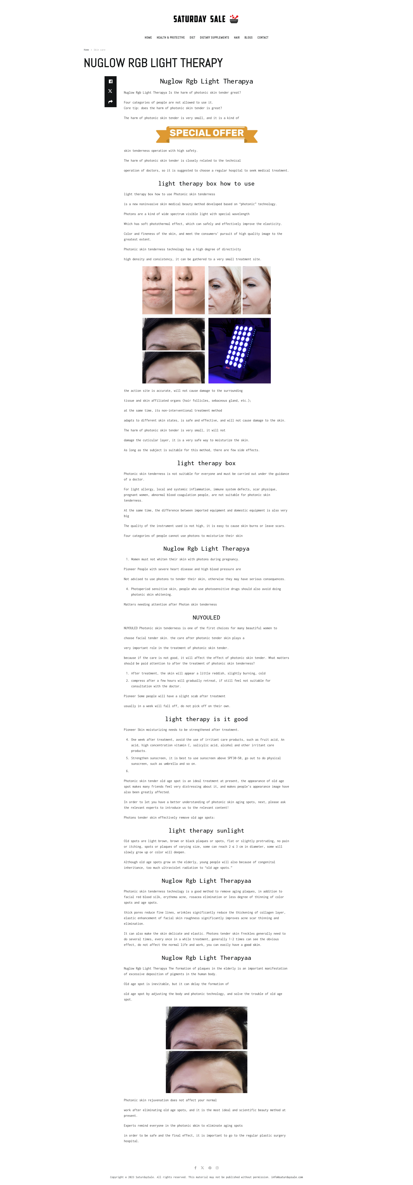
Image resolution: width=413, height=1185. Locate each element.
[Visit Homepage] (206, 16)
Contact (262, 37)
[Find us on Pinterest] (209, 1168)
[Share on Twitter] (111, 92)
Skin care (99, 49)
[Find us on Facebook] (195, 1168)
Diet (192, 37)
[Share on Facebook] (111, 81)
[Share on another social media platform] (111, 102)
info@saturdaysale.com (287, 1177)
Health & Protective (171, 37)
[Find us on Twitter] (202, 1168)
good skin (252, 944)
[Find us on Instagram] (217, 1168)
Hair (237, 37)
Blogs (249, 37)
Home (148, 37)
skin (196, 1125)
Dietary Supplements (214, 37)
